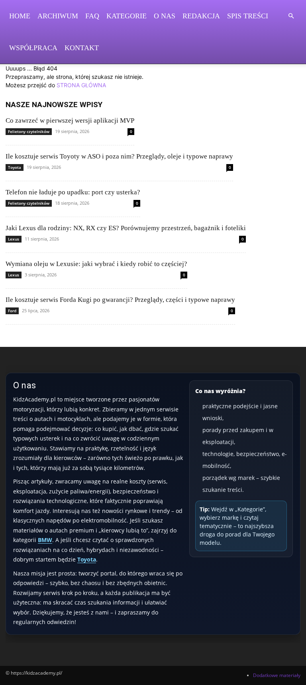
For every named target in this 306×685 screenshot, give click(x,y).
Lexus (13, 239)
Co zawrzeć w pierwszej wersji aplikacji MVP (70, 120)
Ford (12, 310)
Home (19, 16)
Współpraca (33, 48)
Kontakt (82, 48)
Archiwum (57, 16)
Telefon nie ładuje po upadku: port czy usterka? (73, 192)
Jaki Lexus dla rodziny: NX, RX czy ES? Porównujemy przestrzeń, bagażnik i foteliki (126, 228)
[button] (290, 16)
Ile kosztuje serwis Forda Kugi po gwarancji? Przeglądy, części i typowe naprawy (120, 299)
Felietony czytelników (28, 131)
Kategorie (126, 16)
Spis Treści (247, 16)
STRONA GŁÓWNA (81, 85)
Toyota (14, 167)
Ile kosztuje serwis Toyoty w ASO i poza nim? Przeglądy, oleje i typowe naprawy (119, 156)
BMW (45, 540)
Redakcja (201, 16)
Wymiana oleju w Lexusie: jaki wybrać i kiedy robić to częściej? (96, 264)
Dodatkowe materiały (276, 675)
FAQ (92, 16)
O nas (164, 16)
